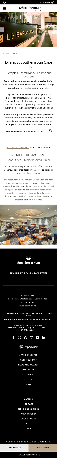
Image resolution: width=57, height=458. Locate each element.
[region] (4, 8)
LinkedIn (43, 338)
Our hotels (14, 448)
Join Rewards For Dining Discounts (25, 131)
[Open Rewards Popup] (52, 2)
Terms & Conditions (28, 409)
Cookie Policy (28, 419)
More (28, 429)
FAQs (28, 384)
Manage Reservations (28, 455)
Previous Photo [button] (2, 29)
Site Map (28, 380)
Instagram (31, 338)
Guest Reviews (28, 360)
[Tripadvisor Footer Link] (28, 347)
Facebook (13, 338)
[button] (24, 43)
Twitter (19, 337)
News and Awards (28, 365)
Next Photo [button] (55, 29)
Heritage (28, 404)
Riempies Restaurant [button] (18, 148)
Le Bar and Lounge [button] (40, 148)
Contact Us (28, 370)
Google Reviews (25, 338)
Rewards (45, 2)
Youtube (37, 338)
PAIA (28, 424)
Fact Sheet (28, 375)
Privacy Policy (29, 414)
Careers (28, 399)
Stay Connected (28, 355)
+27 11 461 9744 (33, 319)
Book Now (43, 448)
